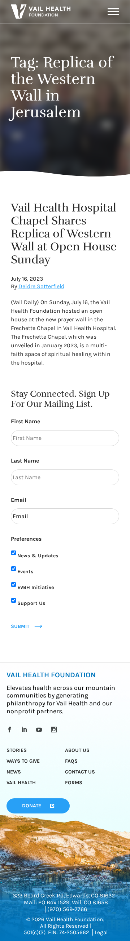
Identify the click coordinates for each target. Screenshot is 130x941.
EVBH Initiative (35, 587)
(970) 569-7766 (67, 909)
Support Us (31, 603)
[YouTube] (40, 729)
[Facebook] (11, 729)
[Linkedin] (25, 729)
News (13, 772)
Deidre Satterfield (41, 286)
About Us (77, 750)
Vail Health (21, 783)
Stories (16, 750)
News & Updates (37, 556)
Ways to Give (23, 761)
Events (25, 571)
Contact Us (80, 772)
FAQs (71, 761)
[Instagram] (55, 729)
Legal (101, 932)
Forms (73, 783)
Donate (31, 806)
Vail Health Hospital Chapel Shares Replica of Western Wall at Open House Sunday (64, 234)
